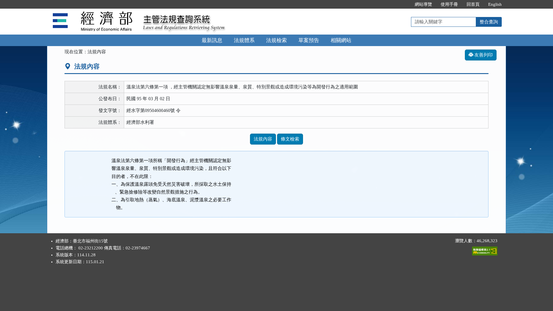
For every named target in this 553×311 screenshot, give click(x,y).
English (495, 4)
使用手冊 (449, 4)
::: (404, 4)
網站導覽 (423, 4)
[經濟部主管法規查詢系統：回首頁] (93, 12)
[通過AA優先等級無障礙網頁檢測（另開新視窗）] (484, 249)
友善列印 (483, 54)
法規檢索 (276, 40)
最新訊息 (212, 40)
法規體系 (244, 40)
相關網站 (341, 40)
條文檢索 (290, 138)
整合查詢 (489, 21)
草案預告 (308, 40)
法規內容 (263, 138)
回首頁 (473, 4)
